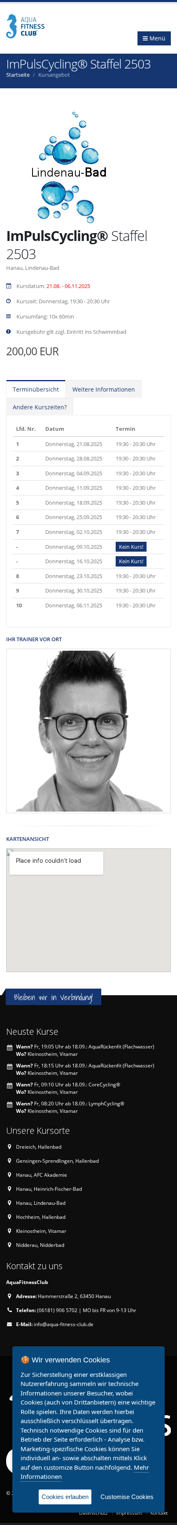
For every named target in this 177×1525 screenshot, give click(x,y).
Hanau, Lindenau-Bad (40, 1202)
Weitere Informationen (103, 389)
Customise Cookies (127, 1496)
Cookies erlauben (65, 1496)
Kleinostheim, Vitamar (41, 1231)
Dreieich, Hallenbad (38, 1146)
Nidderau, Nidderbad (40, 1245)
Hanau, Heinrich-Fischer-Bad (49, 1188)
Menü (156, 38)
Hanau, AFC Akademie (41, 1174)
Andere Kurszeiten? (40, 407)
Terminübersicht (36, 389)
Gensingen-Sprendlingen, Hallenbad (57, 1160)
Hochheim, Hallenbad (40, 1216)
